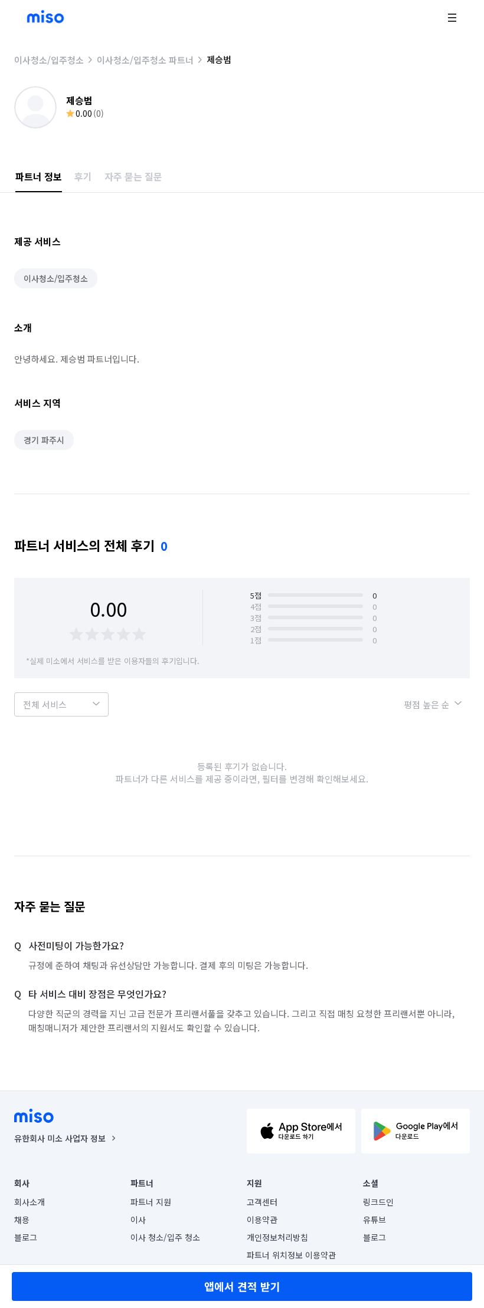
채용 (22, 1219)
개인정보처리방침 (277, 1237)
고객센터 (262, 1202)
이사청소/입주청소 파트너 (145, 60)
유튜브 (374, 1219)
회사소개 (29, 1202)
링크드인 (378, 1202)
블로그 (25, 1237)
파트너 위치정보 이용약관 (291, 1255)
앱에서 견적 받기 (242, 1286)
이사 (138, 1219)
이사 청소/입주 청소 (165, 1237)
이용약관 (262, 1219)
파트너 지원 (150, 1202)
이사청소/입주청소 (49, 60)
